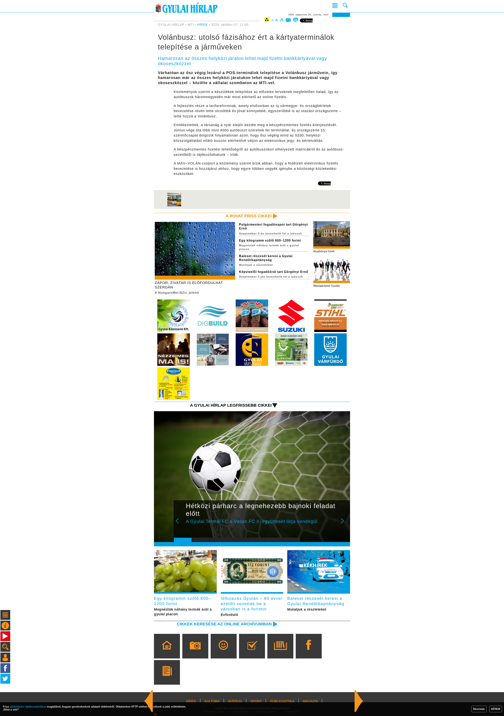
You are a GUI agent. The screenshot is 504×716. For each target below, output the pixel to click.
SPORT (256, 701)
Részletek (479, 709)
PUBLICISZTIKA (282, 701)
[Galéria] (195, 651)
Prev (180, 523)
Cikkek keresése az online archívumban (224, 624)
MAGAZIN (310, 701)
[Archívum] (280, 651)
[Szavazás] (252, 651)
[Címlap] (166, 651)
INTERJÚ (235, 701)
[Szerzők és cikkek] (166, 678)
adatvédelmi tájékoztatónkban (28, 706)
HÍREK (202, 24)
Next (344, 523)
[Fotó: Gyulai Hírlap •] (174, 206)
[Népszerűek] (223, 651)
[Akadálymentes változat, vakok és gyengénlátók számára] (267, 20)
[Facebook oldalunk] (308, 651)
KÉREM (495, 709)
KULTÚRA (212, 701)
